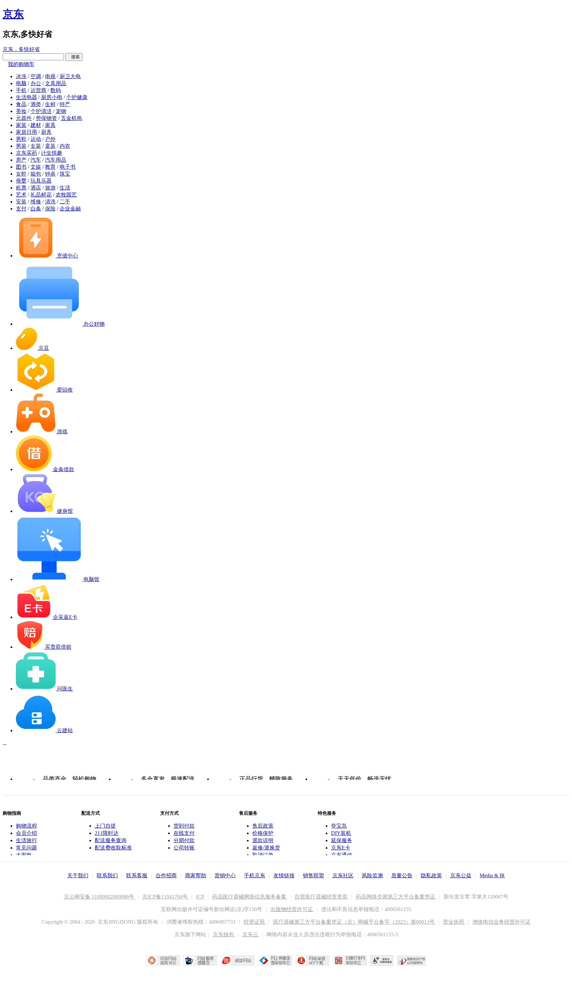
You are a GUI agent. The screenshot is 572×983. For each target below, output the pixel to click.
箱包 (35, 174)
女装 (35, 146)
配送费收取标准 (113, 847)
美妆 (21, 111)
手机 (21, 90)
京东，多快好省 (21, 49)
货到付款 (184, 826)
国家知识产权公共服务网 (411, 960)
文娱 (35, 167)
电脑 (21, 83)
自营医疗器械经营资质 (322, 897)
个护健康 (76, 97)
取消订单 (262, 855)
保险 (50, 208)
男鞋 (21, 139)
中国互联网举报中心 (275, 960)
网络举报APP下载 (313, 960)
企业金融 (70, 208)
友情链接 (284, 875)
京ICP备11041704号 (165, 897)
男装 (21, 146)
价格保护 (262, 833)
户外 (50, 139)
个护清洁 (41, 111)
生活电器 (26, 97)
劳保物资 (46, 118)
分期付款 (184, 840)
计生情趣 (51, 153)
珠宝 (65, 174)
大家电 (24, 855)
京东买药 (26, 153)
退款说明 (262, 840)
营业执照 (454, 922)
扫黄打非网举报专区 (350, 960)
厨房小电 (51, 97)
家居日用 (26, 132)
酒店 (35, 188)
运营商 (38, 90)
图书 (21, 167)
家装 (21, 125)
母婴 (21, 181)
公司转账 (184, 847)
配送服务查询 (110, 840)
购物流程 (26, 826)
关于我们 (77, 875)
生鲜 (50, 104)
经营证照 (255, 922)
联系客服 (136, 875)
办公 (35, 83)
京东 (13, 14)
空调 (35, 76)
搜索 (74, 56)
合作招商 (166, 875)
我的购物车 (21, 64)
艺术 (21, 194)
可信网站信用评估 (163, 960)
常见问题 (26, 847)
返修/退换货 (266, 847)
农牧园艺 (66, 194)
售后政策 (262, 826)
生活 (65, 188)
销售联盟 (313, 875)
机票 (21, 188)
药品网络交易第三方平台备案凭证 (396, 897)
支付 (21, 208)
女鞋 (21, 174)
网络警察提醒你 (200, 960)
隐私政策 (431, 875)
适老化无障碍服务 (382, 960)
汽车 (35, 160)
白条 (35, 208)
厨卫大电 (70, 76)
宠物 (61, 111)
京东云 (251, 934)
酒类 (35, 104)
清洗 (50, 201)
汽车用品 (55, 160)
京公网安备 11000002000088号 (99, 897)
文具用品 (55, 83)
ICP (200, 897)
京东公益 (460, 875)
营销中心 (225, 875)
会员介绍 (26, 833)
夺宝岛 (339, 826)
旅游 (50, 188)
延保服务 (341, 840)
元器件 (24, 118)
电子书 (67, 167)
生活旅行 (26, 840)
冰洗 (21, 76)
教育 (50, 167)
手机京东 (254, 875)
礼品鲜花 (41, 194)
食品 (21, 104)
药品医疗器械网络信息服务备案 (250, 897)
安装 (21, 201)
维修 (35, 201)
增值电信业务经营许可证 (501, 922)
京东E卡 (340, 847)
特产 (65, 104)
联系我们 (107, 875)
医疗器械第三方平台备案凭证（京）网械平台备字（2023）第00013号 (354, 922)
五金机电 (71, 118)
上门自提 (105, 826)
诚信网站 (238, 960)
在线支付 (184, 833)
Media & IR (492, 875)
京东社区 (343, 875)
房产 (21, 160)
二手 (65, 201)
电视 (50, 76)
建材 (35, 125)
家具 (50, 125)
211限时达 (107, 833)
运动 (35, 139)
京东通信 (341, 855)
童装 (50, 146)
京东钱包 (224, 934)
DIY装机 (341, 833)
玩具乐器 (41, 181)
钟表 (50, 174)
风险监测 (372, 875)
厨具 (46, 132)
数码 (55, 90)
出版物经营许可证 (292, 909)
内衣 (65, 146)
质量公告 (401, 875)
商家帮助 (195, 875)
